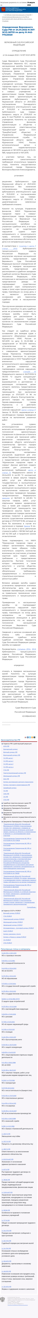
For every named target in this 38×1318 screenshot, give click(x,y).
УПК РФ (6, 800)
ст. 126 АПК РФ (6, 1261)
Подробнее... (31, 907)
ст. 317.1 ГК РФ (6, 1141)
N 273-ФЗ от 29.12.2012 (9, 976)
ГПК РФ (6, 770)
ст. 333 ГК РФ (6, 1134)
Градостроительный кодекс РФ (14, 773)
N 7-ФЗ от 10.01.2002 (8, 1022)
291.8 (34, 649)
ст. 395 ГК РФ (6, 1149)
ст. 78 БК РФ (6, 1180)
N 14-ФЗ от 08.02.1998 (9, 1062)
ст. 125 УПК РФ (6, 1241)
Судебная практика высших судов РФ (17, 803)
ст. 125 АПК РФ (6, 1286)
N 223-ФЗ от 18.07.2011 (9, 1070)
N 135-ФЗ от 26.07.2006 (9, 1045)
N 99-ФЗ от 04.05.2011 (9, 1052)
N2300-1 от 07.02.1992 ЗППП (11, 999)
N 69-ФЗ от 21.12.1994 (8, 961)
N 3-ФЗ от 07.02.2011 (8, 1029)
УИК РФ (6, 794)
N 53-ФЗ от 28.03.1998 (9, 1118)
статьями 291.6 (24, 649)
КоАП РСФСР (8, 931)
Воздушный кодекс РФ (11, 755)
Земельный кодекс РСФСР (12, 925)
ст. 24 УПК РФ (6, 1248)
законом (6, 498)
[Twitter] (30, 737)
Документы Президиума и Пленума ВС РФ (18, 821)
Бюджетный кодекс (10, 749)
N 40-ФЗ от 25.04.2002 (9, 968)
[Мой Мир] (34, 737)
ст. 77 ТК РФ (6, 1220)
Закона (27, 526)
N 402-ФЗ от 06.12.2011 (9, 1037)
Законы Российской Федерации (15, 805)
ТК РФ (5, 791)
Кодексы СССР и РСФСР (12, 910)
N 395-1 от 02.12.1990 (8, 1126)
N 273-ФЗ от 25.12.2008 (9, 1006)
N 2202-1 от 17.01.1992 (8, 1080)
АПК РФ (6, 746)
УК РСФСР (7, 940)
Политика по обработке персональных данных (18, 1305)
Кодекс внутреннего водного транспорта (18, 782)
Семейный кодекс (9, 788)
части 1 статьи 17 (28, 410)
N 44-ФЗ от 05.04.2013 (9, 1103)
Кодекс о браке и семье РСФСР (14, 937)
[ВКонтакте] (28, 737)
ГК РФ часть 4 (8, 767)
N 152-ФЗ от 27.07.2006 (9, 1095)
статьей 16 (29, 372)
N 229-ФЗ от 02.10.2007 (9, 1111)
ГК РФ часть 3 (8, 764)
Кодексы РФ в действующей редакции (17, 744)
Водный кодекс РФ (10, 752)
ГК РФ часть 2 (8, 761)
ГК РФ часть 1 (8, 758)
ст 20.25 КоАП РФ (7, 1159)
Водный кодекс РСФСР (11, 913)
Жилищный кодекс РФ (11, 776)
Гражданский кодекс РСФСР (13, 919)
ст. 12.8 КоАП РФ (7, 1192)
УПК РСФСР (7, 943)
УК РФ (5, 797)
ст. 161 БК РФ (6, 1210)
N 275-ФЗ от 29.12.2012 (9, 991)
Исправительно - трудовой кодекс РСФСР (18, 928)
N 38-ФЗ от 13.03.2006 (9, 1014)
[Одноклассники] (32, 737)
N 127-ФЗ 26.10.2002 (8, 1088)
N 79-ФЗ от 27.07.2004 (9, 983)
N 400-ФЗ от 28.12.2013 (9, 953)
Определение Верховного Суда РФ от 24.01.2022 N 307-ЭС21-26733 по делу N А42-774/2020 (17, 19)
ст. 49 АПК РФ (6, 1271)
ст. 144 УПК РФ (6, 1230)
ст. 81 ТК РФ (5, 1169)
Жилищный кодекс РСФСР (13, 922)
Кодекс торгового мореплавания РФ (16, 785)
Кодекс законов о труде (12, 934)
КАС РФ (6, 779)
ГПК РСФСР (7, 916)
